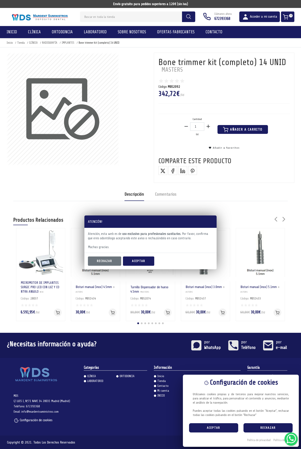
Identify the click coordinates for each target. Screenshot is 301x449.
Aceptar (138, 261)
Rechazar (104, 261)
